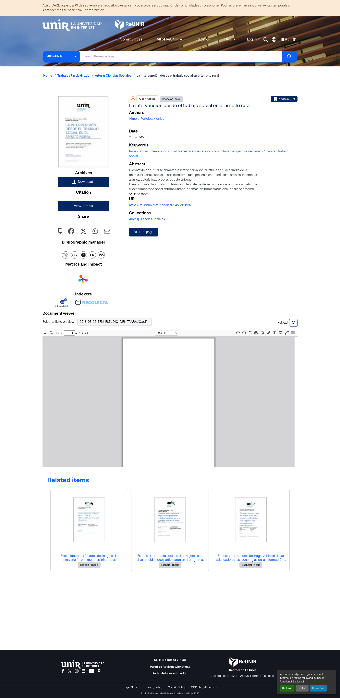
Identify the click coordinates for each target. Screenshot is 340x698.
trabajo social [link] (139, 151)
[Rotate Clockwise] (238, 332)
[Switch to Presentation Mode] (250, 333)
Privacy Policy (153, 687)
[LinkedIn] (83, 671)
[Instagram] (77, 671)
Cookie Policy (177, 687)
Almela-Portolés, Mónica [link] (146, 118)
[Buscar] (289, 56)
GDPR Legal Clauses (204, 687)
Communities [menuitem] (131, 39)
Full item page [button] (143, 232)
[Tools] (292, 332)
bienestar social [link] (189, 151)
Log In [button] (252, 39)
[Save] (262, 333)
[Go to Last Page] (86, 333)
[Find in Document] (51, 333)
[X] (70, 671)
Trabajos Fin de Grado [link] (73, 75)
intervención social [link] (163, 151)
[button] (265, 39)
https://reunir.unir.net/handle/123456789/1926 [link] (161, 205)
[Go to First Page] (57, 333)
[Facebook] (63, 671)
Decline (302, 688)
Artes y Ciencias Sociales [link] (113, 75)
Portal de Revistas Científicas (170, 666)
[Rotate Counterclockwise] (244, 332)
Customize (318, 688)
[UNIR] (82, 664)
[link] (83, 182)
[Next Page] (82, 333)
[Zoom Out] (149, 333)
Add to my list (287, 99)
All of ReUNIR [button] (168, 39)
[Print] (256, 333)
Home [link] (47, 75)
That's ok (287, 688)
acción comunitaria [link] (215, 151)
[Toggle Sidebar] (45, 333)
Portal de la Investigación (169, 673)
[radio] (269, 332)
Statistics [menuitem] (203, 39)
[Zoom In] (153, 333)
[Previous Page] (61, 333)
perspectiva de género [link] (247, 151)
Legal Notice (131, 687)
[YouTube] (91, 671)
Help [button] (228, 39)
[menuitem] (169, 39)
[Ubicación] (99, 671)
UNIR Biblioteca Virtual (170, 659)
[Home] (73, 25)
